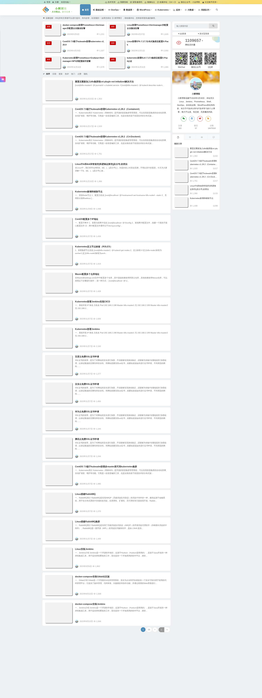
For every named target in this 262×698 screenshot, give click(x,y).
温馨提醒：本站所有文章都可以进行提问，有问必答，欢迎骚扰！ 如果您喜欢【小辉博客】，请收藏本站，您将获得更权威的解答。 (101, 18)
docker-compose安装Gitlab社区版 (92, 576)
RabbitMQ (51, 496)
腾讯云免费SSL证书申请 (87, 439)
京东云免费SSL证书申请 (87, 384)
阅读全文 (165, 99)
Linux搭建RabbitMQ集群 (87, 521)
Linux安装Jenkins (84, 549)
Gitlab (49, 578)
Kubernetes (51, 83)
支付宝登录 (204, 34)
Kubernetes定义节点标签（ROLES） (93, 246)
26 (149, 630)
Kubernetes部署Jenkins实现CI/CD (92, 301)
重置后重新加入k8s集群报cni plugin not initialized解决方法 (104, 81)
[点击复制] (192, 118)
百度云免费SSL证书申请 (87, 356)
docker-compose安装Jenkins (90, 604)
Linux (49, 166)
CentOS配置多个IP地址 (86, 219)
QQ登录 (183, 34)
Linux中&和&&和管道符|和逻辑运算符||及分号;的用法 (101, 164)
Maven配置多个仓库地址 (87, 274)
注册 (57, 2)
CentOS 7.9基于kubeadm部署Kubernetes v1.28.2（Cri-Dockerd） (108, 136)
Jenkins (50, 303)
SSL (49, 358)
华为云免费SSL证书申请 (87, 411)
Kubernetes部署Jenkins (87, 329)
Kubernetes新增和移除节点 (88, 191)
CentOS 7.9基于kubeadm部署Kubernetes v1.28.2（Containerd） (108, 109)
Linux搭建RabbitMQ (85, 494)
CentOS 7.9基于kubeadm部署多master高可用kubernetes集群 (106, 466)
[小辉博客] (57, 9)
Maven (50, 276)
